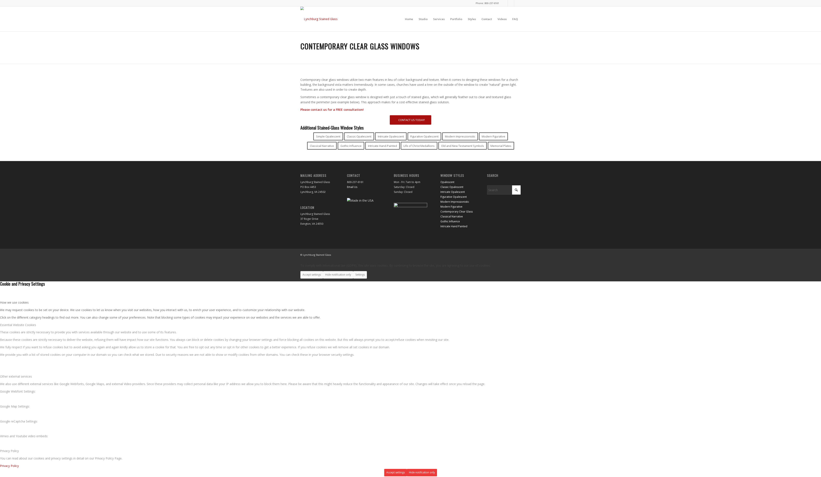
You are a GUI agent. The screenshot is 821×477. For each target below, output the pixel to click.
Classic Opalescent (451, 187)
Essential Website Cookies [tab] (18, 325)
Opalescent (447, 182)
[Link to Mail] (517, 3)
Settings (360, 274)
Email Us (352, 187)
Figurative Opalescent (453, 197)
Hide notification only (338, 274)
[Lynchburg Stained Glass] (319, 19)
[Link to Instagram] (504, 3)
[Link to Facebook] (511, 3)
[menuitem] (409, 19)
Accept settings (312, 274)
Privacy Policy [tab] (9, 451)
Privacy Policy (9, 466)
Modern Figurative (451, 206)
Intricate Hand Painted (453, 226)
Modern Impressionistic (454, 202)
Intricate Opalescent (452, 192)
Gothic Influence (450, 221)
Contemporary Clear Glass (456, 211)
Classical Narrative (451, 216)
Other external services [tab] (16, 376)
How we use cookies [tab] (14, 302)
